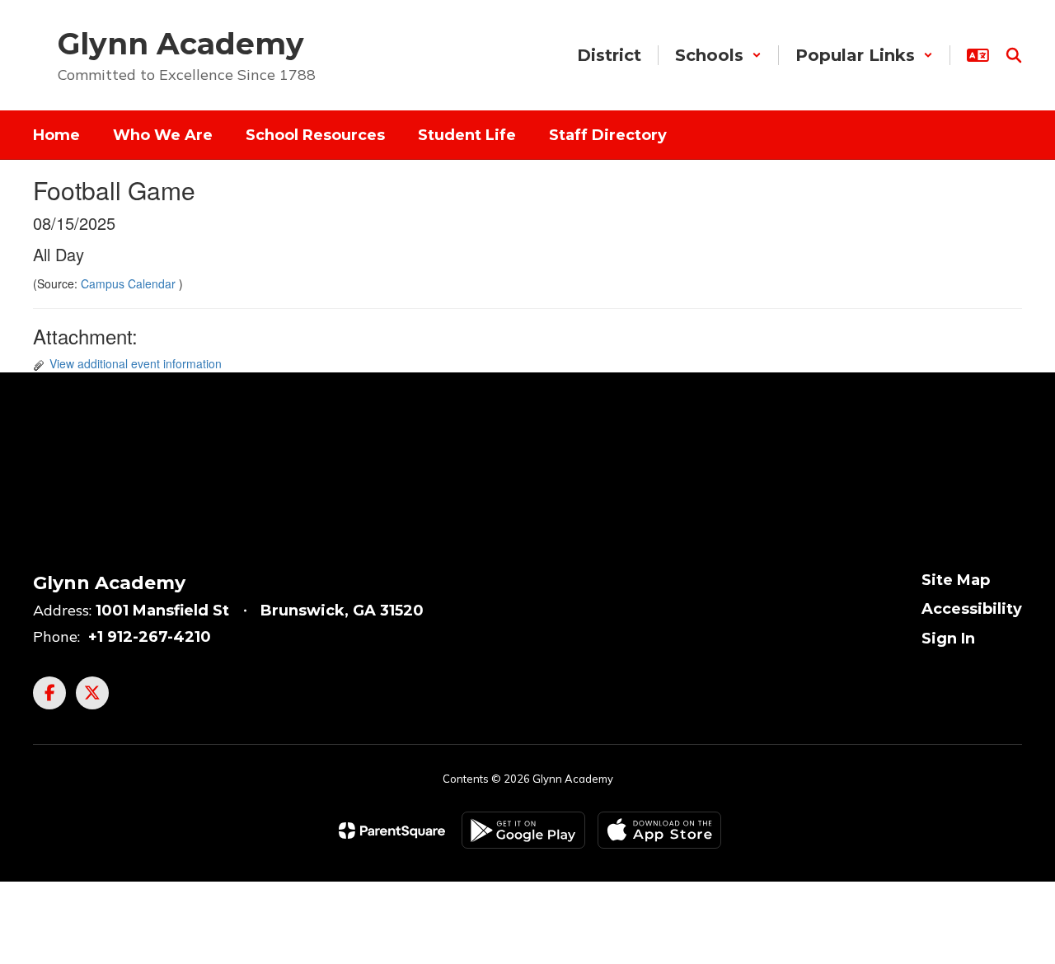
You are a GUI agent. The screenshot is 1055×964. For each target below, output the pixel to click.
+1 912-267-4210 (149, 637)
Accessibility (971, 609)
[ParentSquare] (392, 830)
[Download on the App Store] (659, 830)
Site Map (955, 580)
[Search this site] (1014, 55)
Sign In (948, 638)
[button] (718, 55)
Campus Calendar (130, 283)
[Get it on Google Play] (523, 830)
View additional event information (135, 363)
